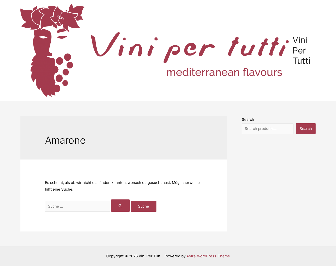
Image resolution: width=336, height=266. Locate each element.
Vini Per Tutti (301, 50)
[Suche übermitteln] (120, 205)
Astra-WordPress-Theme (208, 256)
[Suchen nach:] (88, 206)
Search (248, 119)
